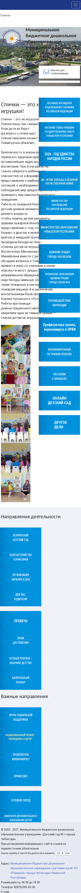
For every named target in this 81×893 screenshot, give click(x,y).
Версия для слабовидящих (59, 72)
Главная (5, 15)
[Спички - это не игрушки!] (15, 339)
